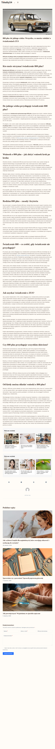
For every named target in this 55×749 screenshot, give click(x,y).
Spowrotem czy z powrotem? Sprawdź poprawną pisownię (23, 578)
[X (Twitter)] (21, 482)
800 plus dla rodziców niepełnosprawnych (28, 138)
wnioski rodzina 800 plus (22, 255)
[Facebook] (9, 482)
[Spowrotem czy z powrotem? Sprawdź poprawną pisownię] (27, 562)
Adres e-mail (24, 631)
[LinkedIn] (46, 482)
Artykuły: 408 (27, 495)
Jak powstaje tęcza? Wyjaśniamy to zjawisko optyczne (21, 613)
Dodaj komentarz (8, 635)
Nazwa (6, 631)
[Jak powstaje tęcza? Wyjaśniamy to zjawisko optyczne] (27, 597)
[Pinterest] (34, 482)
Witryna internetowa (42, 631)
